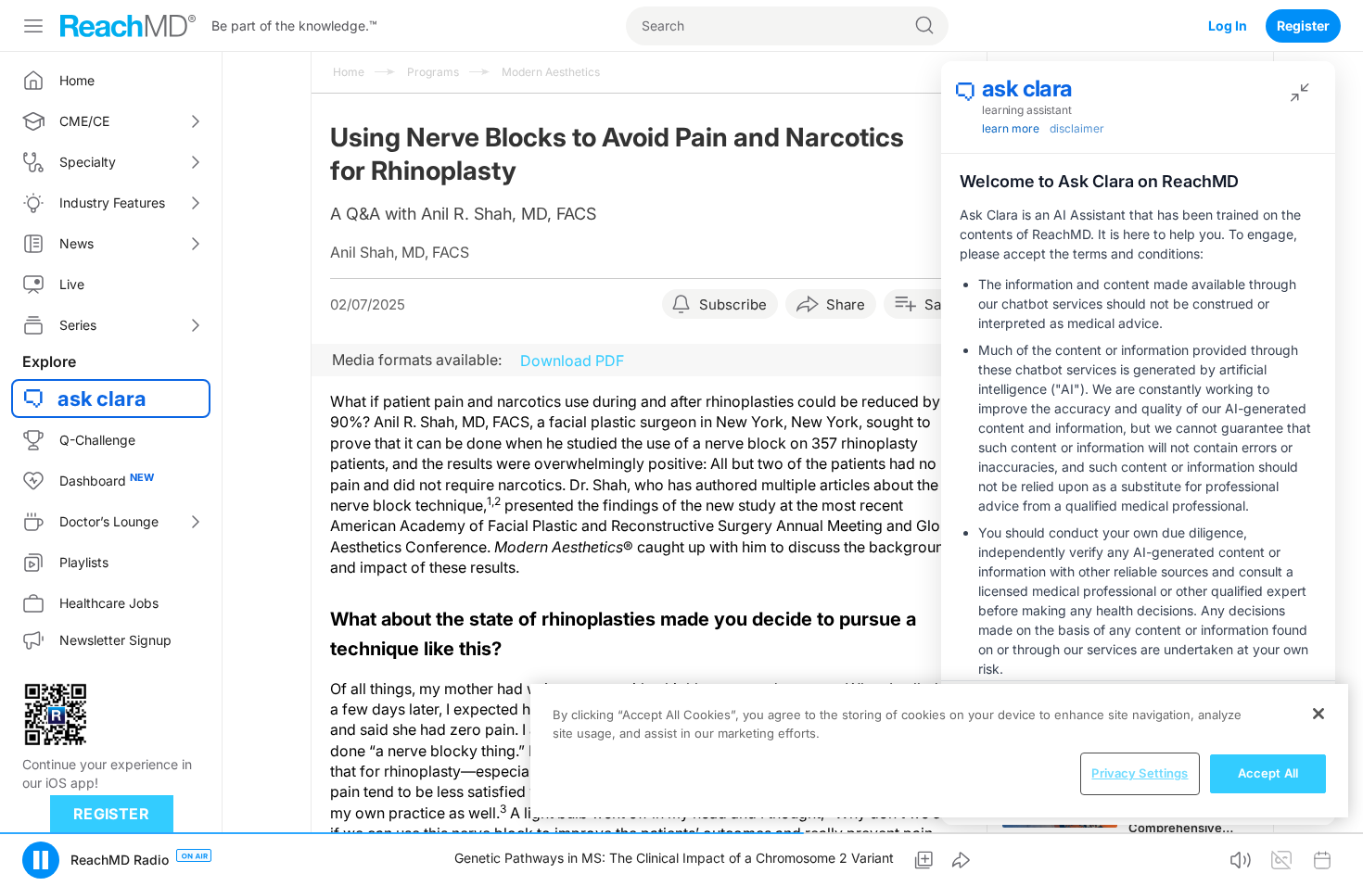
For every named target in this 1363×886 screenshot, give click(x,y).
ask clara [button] (101, 398)
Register (1303, 25)
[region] (939, 750)
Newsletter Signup (115, 640)
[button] (40, 860)
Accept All (1268, 773)
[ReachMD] (128, 25)
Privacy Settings (1139, 773)
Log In (1227, 25)
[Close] (1318, 713)
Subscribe (733, 304)
